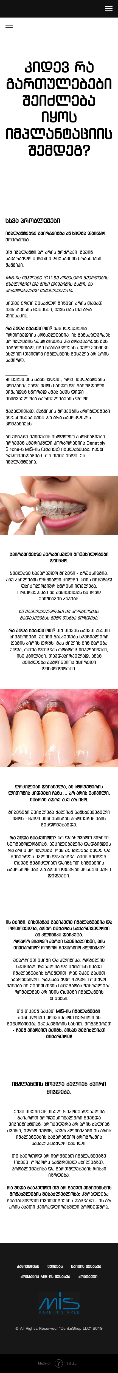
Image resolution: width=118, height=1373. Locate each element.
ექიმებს (55, 1266)
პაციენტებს (28, 1266)
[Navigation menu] (109, 9)
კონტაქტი (87, 1276)
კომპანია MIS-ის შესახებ (45, 1276)
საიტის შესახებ (86, 1266)
